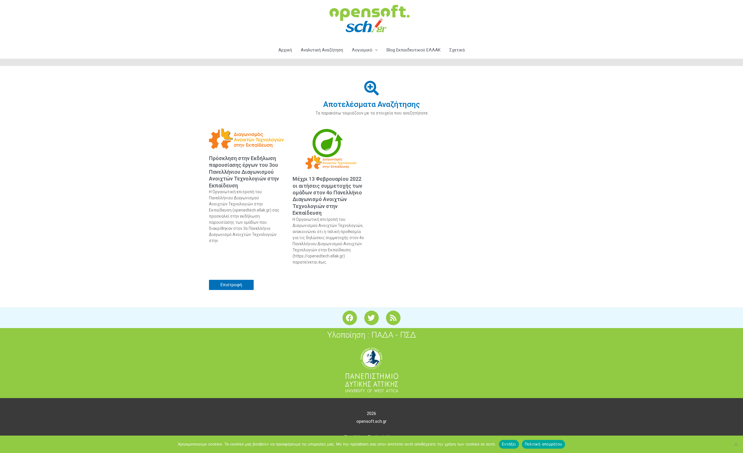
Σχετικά (457, 50)
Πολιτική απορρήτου (543, 444)
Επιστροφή (231, 284)
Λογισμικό (362, 50)
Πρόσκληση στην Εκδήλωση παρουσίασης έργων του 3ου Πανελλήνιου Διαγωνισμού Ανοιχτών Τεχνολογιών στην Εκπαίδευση (244, 172)
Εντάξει (509, 444)
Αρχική (285, 50)
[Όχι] (736, 444)
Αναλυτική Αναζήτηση (322, 50)
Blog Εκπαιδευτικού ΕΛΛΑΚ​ (414, 50)
